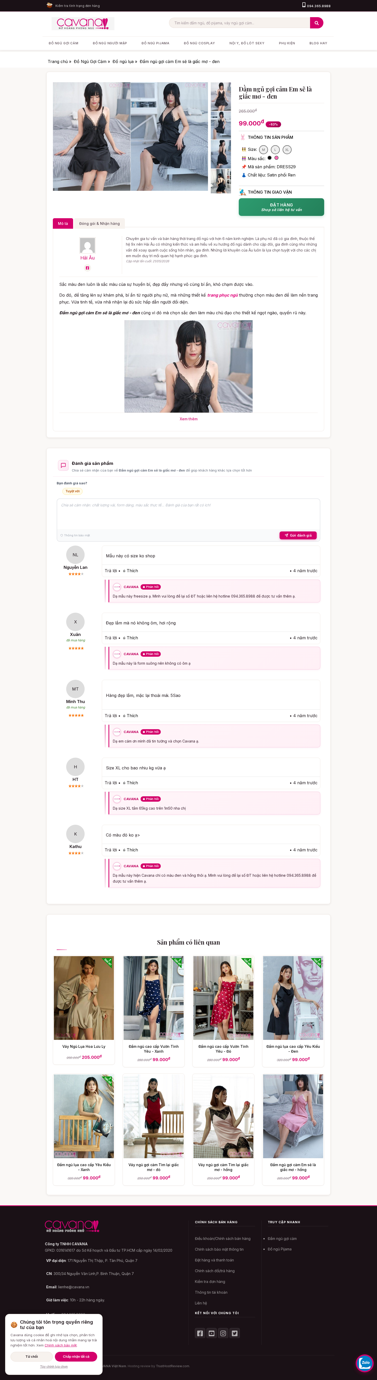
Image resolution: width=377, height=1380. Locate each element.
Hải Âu (87, 257)
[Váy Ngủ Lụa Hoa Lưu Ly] (84, 1038)
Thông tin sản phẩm (270, 137)
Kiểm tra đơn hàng (210, 1281)
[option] (92, 136)
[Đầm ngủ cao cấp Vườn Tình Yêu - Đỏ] (223, 1038)
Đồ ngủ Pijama (280, 1249)
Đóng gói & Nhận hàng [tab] (99, 223)
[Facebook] (87, 267)
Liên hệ (201, 1303)
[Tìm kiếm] (316, 22)
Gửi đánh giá (301, 535)
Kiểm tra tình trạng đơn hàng (77, 6)
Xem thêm (188, 419)
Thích (132, 570)
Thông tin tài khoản (211, 1292)
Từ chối (31, 1356)
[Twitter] (235, 1333)
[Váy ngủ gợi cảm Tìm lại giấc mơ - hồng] (223, 1156)
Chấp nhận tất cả (76, 1356)
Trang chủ (58, 61)
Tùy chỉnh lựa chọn (54, 1366)
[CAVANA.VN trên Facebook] (200, 1333)
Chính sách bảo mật (61, 1345)
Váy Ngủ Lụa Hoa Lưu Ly (83, 1046)
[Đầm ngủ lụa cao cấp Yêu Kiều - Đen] (293, 1038)
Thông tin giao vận (270, 192)
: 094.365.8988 (65, 1314)
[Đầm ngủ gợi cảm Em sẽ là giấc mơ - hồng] (293, 1156)
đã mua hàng (75, 640)
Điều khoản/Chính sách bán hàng (223, 1238)
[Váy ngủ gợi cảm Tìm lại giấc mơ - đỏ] (154, 1156)
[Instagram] (223, 1333)
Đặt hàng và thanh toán (214, 1260)
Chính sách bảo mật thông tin (219, 1249)
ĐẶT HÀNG (281, 207)
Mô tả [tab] (63, 223)
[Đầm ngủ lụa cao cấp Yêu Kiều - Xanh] (84, 1156)
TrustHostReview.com (172, 1366)
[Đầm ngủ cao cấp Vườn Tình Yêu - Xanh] (154, 1038)
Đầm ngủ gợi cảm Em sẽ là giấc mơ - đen (180, 61)
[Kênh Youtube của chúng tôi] (211, 1333)
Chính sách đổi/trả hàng (215, 1271)
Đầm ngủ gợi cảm (282, 1238)
